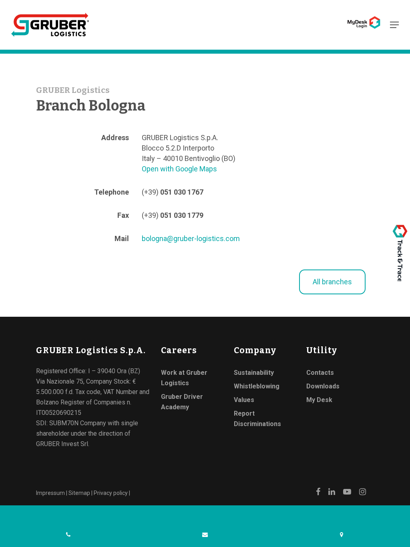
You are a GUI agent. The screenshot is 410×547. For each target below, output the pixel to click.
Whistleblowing (256, 386)
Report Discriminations (257, 419)
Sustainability (254, 372)
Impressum (50, 493)
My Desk (319, 400)
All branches (332, 282)
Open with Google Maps (179, 169)
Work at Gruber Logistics (184, 378)
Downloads (323, 386)
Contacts (320, 372)
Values (244, 400)
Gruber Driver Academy (182, 402)
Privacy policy (111, 493)
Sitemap (79, 493)
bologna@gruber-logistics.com (191, 238)
